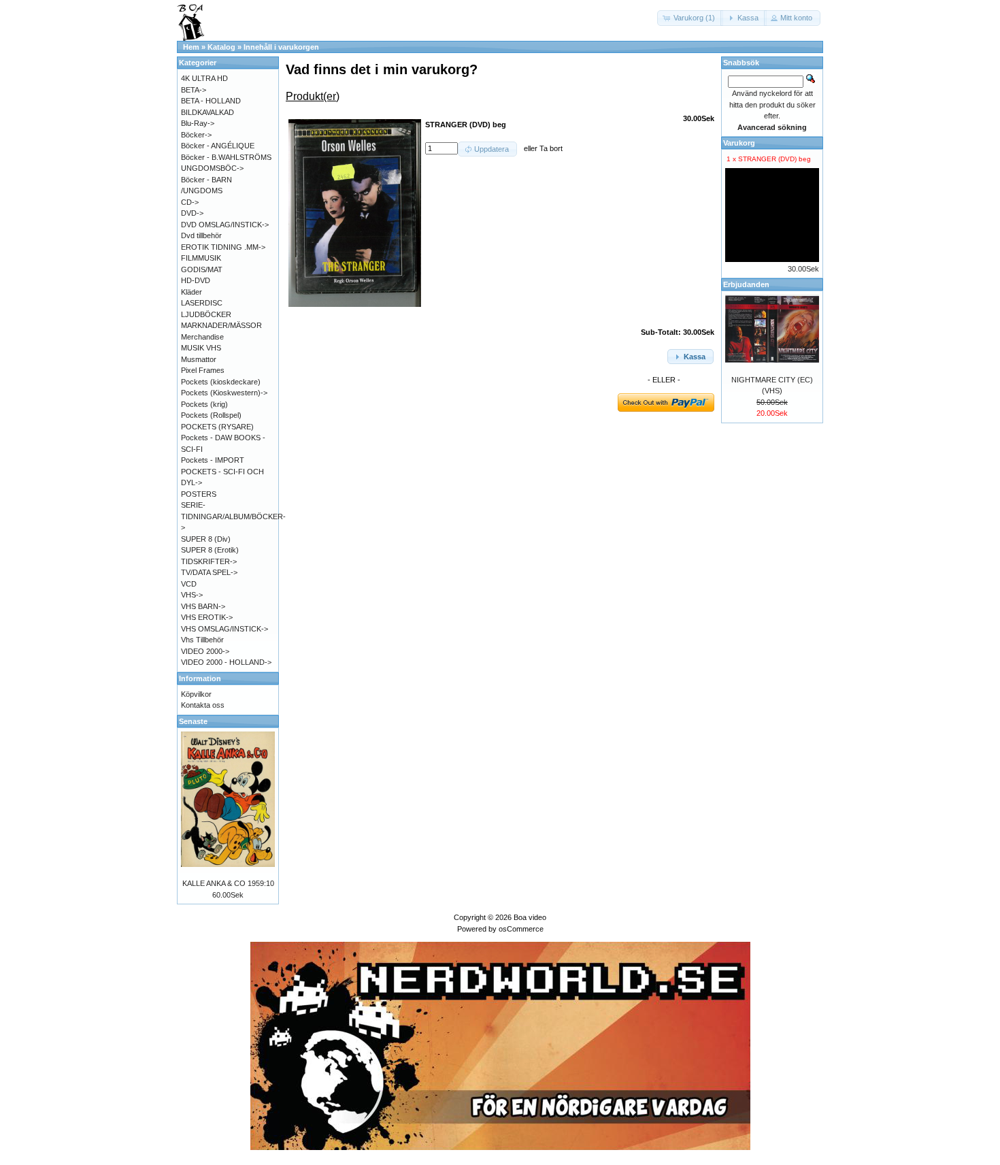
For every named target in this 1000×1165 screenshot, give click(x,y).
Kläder (191, 292)
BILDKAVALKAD (207, 112)
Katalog (221, 47)
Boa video (530, 917)
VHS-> (192, 595)
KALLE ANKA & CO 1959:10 (228, 883)
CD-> (190, 202)
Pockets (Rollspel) (211, 415)
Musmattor (198, 359)
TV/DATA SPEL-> (209, 572)
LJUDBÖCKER (206, 314)
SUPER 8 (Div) (206, 539)
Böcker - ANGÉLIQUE (217, 146)
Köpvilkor (196, 694)
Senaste (193, 721)
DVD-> (192, 213)
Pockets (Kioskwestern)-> (224, 393)
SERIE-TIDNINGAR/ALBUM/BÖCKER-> (233, 516)
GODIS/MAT (201, 269)
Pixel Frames (202, 370)
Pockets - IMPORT (212, 460)
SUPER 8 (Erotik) (210, 550)
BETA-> (193, 90)
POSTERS (198, 494)
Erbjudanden (746, 284)
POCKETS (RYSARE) (217, 427)
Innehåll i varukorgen (281, 47)
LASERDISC (201, 303)
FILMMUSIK (201, 258)
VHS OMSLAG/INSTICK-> (224, 629)
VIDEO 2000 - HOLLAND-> (226, 662)
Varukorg (739, 143)
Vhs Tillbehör (202, 640)
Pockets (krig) (204, 404)
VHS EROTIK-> (207, 617)
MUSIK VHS (201, 348)
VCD (189, 584)
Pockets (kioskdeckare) (221, 382)
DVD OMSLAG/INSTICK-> (225, 224)
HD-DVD (195, 280)
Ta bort (551, 148)
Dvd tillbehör (201, 235)
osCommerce (521, 929)
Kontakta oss (202, 705)
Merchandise (202, 337)
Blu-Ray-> (197, 123)
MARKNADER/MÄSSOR (221, 325)
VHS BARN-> (203, 606)
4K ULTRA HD (204, 78)
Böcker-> (196, 135)
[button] (690, 18)
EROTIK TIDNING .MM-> (223, 247)
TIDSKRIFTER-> (209, 561)
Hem (191, 47)
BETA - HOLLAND (211, 101)
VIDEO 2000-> (205, 651)
